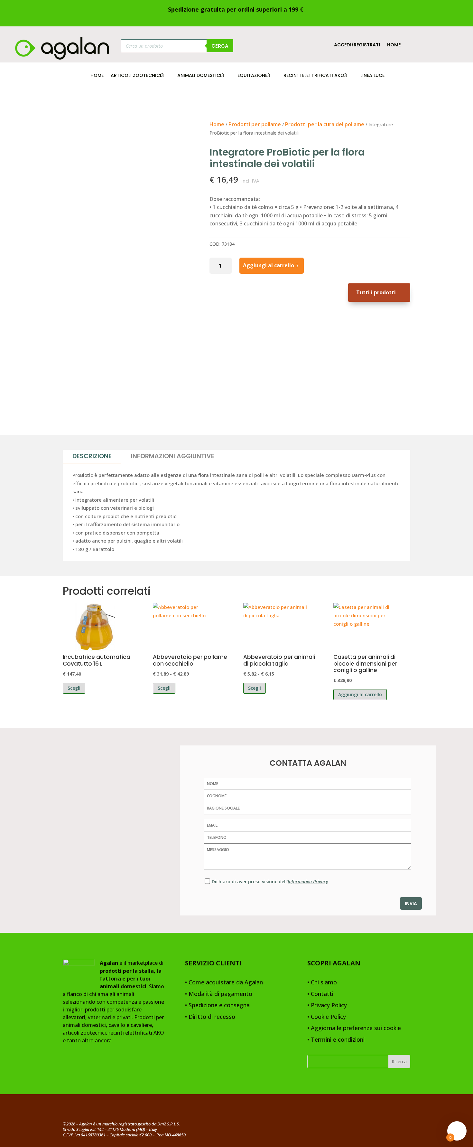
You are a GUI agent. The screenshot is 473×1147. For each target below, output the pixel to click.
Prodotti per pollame (254, 124)
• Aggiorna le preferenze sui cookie (354, 1028)
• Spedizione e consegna (217, 1005)
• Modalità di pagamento (218, 994)
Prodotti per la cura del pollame (324, 124)
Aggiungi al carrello (268, 265)
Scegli (74, 688)
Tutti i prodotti (376, 292)
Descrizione (92, 456)
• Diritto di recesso (210, 1017)
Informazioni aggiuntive (172, 456)
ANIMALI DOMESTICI (199, 76)
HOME (97, 76)
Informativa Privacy (308, 881)
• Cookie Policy (326, 1017)
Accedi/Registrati (357, 45)
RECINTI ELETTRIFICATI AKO (313, 76)
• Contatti (320, 994)
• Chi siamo (322, 982)
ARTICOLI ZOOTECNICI (136, 76)
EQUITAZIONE (252, 76)
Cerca (219, 46)
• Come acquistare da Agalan (224, 982)
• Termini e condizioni (336, 1040)
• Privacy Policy (327, 1005)
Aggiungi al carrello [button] (360, 694)
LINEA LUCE (372, 76)
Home (394, 45)
